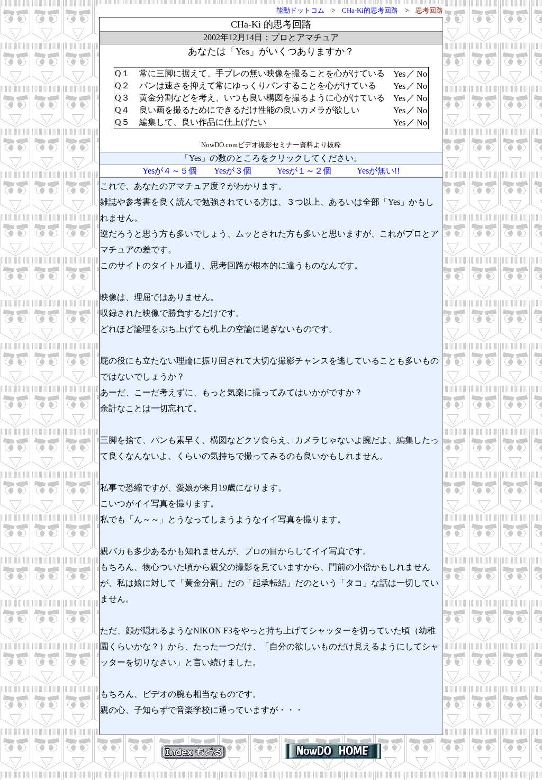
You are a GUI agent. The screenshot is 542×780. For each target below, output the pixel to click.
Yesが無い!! (378, 170)
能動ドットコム (300, 10)
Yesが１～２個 (304, 170)
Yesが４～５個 (169, 170)
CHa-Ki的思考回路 (370, 10)
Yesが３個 (232, 170)
